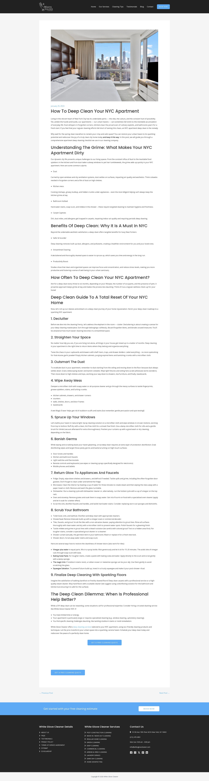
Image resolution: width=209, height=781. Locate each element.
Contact (150, 6)
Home (93, 6)
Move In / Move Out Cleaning (99, 736)
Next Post (164, 693)
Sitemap (44, 748)
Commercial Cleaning (96, 749)
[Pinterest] (143, 752)
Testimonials (131, 6)
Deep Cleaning (93, 746)
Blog (142, 6)
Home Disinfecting (94, 762)
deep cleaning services (82, 627)
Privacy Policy (47, 742)
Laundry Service (93, 755)
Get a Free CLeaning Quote (68, 672)
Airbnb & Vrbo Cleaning (97, 752)
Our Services (104, 6)
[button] (163, 6)
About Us (45, 732)
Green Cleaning (93, 742)
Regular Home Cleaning (97, 739)
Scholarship (46, 751)
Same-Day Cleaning (95, 759)
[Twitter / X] (139, 752)
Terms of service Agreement (53, 745)
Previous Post (46, 693)
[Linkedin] (147, 752)
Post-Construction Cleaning (99, 732)
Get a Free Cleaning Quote (104, 642)
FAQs (43, 736)
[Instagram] (135, 752)
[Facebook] (131, 752)
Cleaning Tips (117, 6)
